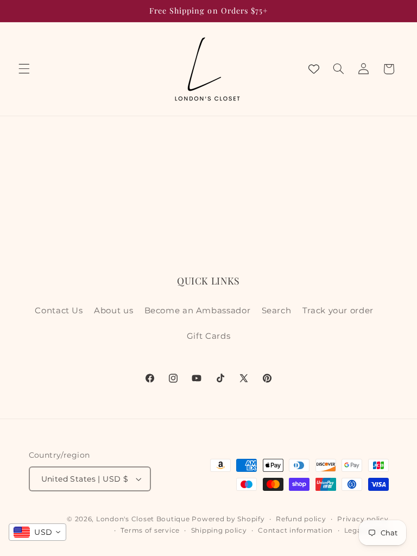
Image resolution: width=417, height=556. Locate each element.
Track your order (338, 310)
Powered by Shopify (228, 519)
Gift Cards (208, 336)
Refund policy (301, 519)
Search (277, 310)
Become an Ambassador (197, 310)
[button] (23, 68)
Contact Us (59, 310)
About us (113, 310)
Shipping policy (219, 530)
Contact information (295, 530)
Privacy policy (362, 519)
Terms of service (150, 530)
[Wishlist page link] (313, 69)
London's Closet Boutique (143, 519)
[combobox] (37, 532)
